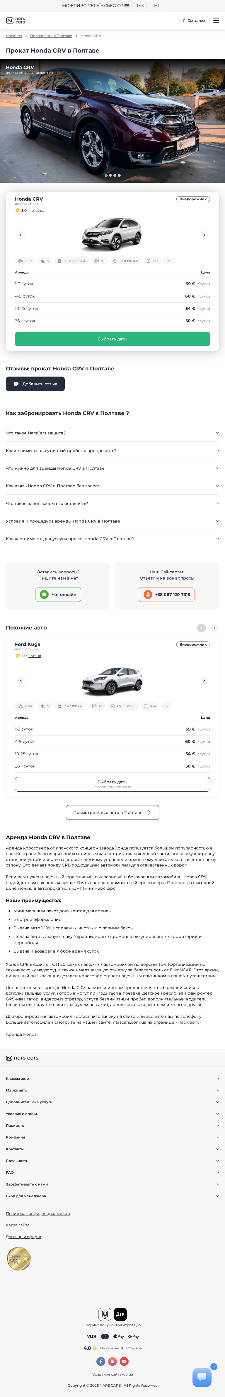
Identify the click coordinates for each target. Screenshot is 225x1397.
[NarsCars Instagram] (112, 1361)
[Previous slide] (20, 235)
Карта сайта (18, 1225)
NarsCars (14, 36)
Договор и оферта (23, 1236)
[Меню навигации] (216, 20)
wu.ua (127, 1374)
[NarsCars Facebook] (100, 1361)
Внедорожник (193, 199)
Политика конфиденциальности (38, 1213)
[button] (106, 175)
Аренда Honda (21, 1034)
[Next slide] (204, 235)
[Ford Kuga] (112, 680)
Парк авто (189, 1022)
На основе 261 (121, 1348)
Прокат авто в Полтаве (51, 36)
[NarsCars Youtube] (124, 1361)
